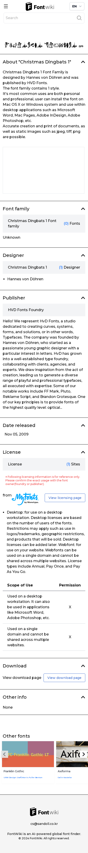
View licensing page (65, 498)
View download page (64, 678)
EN (74, 6)
